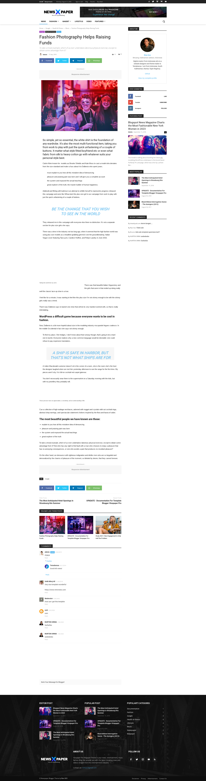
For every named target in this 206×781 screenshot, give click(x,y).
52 (165, 132)
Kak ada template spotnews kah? (147, 232)
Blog (86, 2)
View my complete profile (147, 78)
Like (165, 96)
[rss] (154, 759)
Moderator (49, 598)
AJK (46, 610)
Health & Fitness (50, 32)
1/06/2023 (60, 622)
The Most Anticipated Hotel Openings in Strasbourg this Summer (56, 502)
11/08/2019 (59, 581)
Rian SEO (64, 778)
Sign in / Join (79, 2)
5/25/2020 (52, 610)
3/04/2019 (58, 552)
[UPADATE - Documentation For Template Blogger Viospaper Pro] (80, 525)
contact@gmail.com (89, 768)
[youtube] (165, 1)
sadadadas (145, 236)
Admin (47, 552)
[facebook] (149, 1)
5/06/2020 (56, 598)
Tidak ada (140, 228)
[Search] (164, 21)
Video (89, 21)
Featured (99, 21)
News (43, 21)
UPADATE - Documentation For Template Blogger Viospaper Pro (103, 502)
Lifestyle (79, 21)
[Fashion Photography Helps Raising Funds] (52, 525)
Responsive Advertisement (80, 74)
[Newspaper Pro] (58, 12)
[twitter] (153, 1)
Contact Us (163, 779)
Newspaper (131, 730)
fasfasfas (144, 241)
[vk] (161, 1)
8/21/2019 (63, 565)
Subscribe (163, 102)
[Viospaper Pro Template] (123, 12)
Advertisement (152, 779)
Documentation (133, 709)
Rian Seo (147, 55)
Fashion (53, 21)
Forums (92, 2)
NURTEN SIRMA (51, 622)
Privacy (143, 779)
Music (59, 32)
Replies (49, 561)
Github (147, 74)
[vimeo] (157, 1)
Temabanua (54, 565)
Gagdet (65, 21)
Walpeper (131, 734)
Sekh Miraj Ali (50, 581)
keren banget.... (146, 223)
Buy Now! (100, 2)
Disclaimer (135, 779)
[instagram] (142, 759)
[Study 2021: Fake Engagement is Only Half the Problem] (108, 525)
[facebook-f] (131, 759)
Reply (46, 558)
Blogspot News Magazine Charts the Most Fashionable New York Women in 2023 (146, 125)
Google (42, 32)
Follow (164, 108)
